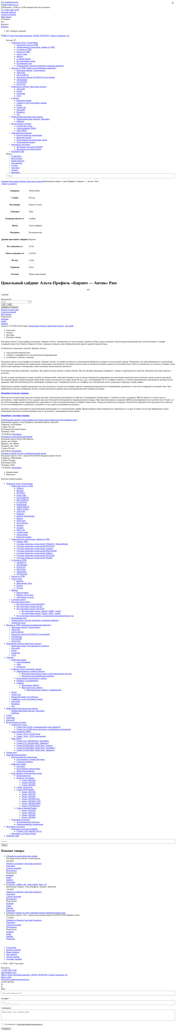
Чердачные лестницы (20, 144)
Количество (6, 299)
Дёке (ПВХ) (21, 131)
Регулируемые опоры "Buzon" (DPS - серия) (41, 613)
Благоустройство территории (29, 135)
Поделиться (6, 314)
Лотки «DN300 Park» (31, 806)
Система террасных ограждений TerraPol (34, 558)
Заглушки (20, 766)
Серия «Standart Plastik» (26, 808)
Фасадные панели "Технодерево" (31, 70)
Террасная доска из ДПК (27, 45)
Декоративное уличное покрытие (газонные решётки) (40, 66)
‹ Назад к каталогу (9, 184)
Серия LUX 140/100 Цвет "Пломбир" (32, 741)
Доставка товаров (14, 959)
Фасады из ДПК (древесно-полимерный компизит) (33, 68)
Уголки (19, 588)
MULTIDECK (22, 500)
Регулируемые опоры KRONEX (30, 604)
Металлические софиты (32, 687)
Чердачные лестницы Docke (28, 149)
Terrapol (19, 525)
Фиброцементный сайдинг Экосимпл (33, 119)
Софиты (20, 683)
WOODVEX (21, 574)
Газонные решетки (24, 762)
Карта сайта (6, 977)
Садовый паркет (23, 59)
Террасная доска (18, 623)
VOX (18, 96)
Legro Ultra (21, 495)
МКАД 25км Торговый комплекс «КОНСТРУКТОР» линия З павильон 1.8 (34, 975)
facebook (5, 319)
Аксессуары (21, 54)
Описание (10, 866)
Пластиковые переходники (28, 769)
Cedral (9, 715)
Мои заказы (6, 17)
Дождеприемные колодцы (27, 822)
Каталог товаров (13, 950)
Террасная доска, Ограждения (24, 42)
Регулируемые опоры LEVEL (29, 606)
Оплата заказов (13, 957)
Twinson (20, 528)
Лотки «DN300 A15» (31, 799)
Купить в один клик (10, 310)
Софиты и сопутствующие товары (31, 103)
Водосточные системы (21, 124)
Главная (4, 181)
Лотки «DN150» (29, 794)
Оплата (14, 170)
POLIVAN (21, 567)
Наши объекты (17, 161)
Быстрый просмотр (33, 863)
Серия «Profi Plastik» (25, 789)
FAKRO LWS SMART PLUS (29, 831)
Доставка (15, 168)
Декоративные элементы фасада (30, 671)
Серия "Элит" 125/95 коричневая (30, 736)
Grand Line (21, 107)
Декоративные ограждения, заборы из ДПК (35, 47)
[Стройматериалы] (9, 2)
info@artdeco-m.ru (11, 5)
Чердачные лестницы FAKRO (29, 147)
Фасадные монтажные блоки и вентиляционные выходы (47, 674)
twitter (3, 321)
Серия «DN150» (29, 782)
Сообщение (6, 1008)
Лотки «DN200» (29, 796)
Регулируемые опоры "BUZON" (30, 609)
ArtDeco (20, 488)
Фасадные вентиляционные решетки (38, 676)
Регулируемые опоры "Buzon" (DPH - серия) (41, 611)
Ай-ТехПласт (22, 523)
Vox (18, 114)
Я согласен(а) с (23, 1024)
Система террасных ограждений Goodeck (34, 548)
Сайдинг (15, 98)
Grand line (20, 93)
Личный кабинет (8, 12)
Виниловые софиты (30, 685)
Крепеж (19, 581)
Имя (3, 989)
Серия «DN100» (29, 780)
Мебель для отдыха (24, 595)
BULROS (20, 493)
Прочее (19, 585)
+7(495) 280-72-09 (11, 10)
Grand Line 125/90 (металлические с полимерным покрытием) (43, 729)
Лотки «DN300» (29, 817)
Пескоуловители (23, 776)
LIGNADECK (22, 75)
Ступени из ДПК (24, 49)
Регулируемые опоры (25, 61)
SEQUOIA (21, 84)
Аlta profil (10, 720)
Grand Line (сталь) (24, 126)
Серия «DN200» (29, 785)
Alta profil (20, 89)
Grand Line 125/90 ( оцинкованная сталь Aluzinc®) (38, 727)
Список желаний (8, 14)
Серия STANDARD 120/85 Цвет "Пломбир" (35, 748)
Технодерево (22, 535)
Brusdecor (20, 112)
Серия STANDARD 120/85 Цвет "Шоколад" (35, 750)
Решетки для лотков (25, 778)
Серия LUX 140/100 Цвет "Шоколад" (32, 743)
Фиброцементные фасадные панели (27, 117)
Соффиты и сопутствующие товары (27, 699)
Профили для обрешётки (27, 681)
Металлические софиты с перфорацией (44, 690)
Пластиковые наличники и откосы (31, 678)
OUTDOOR (21, 82)
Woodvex (20, 514)
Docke (19, 91)
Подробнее (17, 434)
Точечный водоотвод (25, 142)
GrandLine (20, 667)
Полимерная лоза (24, 63)
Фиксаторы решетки (25, 771)
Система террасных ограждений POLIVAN (35, 546)
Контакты (15, 172)
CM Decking (21, 80)
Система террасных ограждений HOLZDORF (36, 551)
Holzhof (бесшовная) (25, 516)
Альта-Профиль (23, 662)
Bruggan (20, 490)
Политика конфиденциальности (15, 979)
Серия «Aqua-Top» (24, 787)
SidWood (20, 121)
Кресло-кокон (22, 592)
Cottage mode (22, 532)
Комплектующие (23, 100)
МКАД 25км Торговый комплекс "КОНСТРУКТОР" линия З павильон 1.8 (36, 36)
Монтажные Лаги (24, 583)
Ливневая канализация (21, 133)
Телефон (5, 998)
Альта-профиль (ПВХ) (26, 128)
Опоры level (11, 752)
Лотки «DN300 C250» (31, 801)
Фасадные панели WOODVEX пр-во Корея (35, 77)
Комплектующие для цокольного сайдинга (30, 646)
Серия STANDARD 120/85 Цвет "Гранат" (34, 745)
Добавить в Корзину (10, 307)
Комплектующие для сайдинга (24, 697)
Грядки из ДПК (23, 52)
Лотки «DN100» (29, 792)
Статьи (14, 165)
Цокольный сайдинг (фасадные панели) (28, 86)
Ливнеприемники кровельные (29, 824)
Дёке (18, 664)
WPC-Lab (20, 530)
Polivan (19, 518)
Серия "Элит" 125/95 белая (28, 734)
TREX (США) (22, 509)
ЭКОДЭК (20, 73)
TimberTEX (21, 572)
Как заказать (16, 163)
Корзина (4, 26)
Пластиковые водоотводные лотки (31, 140)
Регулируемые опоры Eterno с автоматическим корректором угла (45, 616)
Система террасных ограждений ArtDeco (34, 553)
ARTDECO (21, 562)
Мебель (19, 56)
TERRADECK (22, 507)
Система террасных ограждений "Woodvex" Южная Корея (42, 544)
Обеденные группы (25, 597)
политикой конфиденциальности (29, 1024)
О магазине (16, 156)
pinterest (4, 323)
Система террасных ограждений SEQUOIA (35, 555)
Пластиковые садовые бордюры (30, 759)
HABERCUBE (17, 151)
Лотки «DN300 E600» (31, 803)
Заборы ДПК (22, 541)
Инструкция (16, 158)
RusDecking (21, 504)
